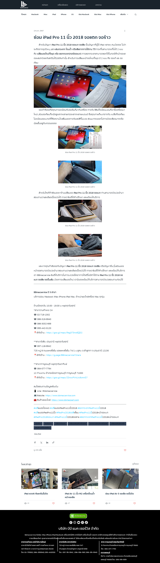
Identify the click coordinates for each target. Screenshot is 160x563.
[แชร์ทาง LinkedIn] (47, 442)
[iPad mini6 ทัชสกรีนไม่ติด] (39, 479)
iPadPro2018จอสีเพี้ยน (42, 428)
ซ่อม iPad (37, 434)
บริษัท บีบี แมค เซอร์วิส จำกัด (78, 528)
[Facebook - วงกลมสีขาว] (70, 522)
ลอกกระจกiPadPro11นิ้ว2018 (98, 424)
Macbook (35, 14)
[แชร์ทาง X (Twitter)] (41, 442)
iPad (54, 14)
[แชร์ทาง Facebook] (35, 442)
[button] (81, 5)
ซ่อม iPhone (110, 14)
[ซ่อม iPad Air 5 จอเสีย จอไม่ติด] (120, 479)
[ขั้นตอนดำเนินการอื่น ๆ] (124, 30)
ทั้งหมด (23, 14)
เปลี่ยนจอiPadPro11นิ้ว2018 (77, 424)
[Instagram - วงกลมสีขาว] (82, 522)
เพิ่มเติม (123, 14)
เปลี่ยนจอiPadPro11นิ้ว (118, 424)
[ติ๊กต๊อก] (86, 522)
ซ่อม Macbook (84, 14)
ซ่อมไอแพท (48, 424)
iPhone (63, 14)
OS (72, 14)
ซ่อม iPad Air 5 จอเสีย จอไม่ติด (119, 494)
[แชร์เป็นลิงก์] (53, 442)
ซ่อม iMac (97, 14)
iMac (45, 14)
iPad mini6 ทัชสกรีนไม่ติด (36, 494)
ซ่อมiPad (38, 424)
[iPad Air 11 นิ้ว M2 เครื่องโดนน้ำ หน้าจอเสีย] (80, 479)
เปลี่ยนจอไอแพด (60, 424)
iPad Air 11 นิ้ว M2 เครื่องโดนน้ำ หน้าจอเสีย (80, 495)
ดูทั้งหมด (135, 464)
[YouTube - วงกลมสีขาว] (78, 522)
